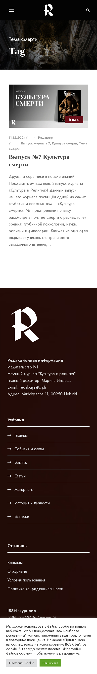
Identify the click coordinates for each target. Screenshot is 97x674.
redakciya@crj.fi (33, 387)
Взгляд (20, 462)
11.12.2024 (17, 137)
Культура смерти (64, 143)
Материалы (24, 489)
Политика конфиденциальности (35, 589)
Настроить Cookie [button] (21, 663)
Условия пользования (26, 580)
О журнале (17, 571)
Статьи (20, 476)
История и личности (32, 503)
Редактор (45, 137)
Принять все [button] (50, 663)
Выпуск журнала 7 (35, 143)
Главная (21, 435)
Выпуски (74, 119)
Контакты (15, 562)
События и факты (29, 449)
